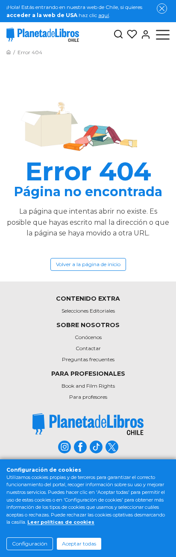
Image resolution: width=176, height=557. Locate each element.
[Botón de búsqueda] (118, 35)
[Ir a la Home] (8, 52)
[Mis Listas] (130, 34)
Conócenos (88, 337)
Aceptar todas (79, 543)
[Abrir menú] (163, 34)
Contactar (88, 348)
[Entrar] (144, 34)
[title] (88, 424)
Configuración (29, 543)
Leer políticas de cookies (60, 522)
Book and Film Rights (88, 386)
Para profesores (88, 397)
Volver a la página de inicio (88, 264)
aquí (103, 15)
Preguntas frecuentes (88, 359)
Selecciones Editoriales (88, 311)
